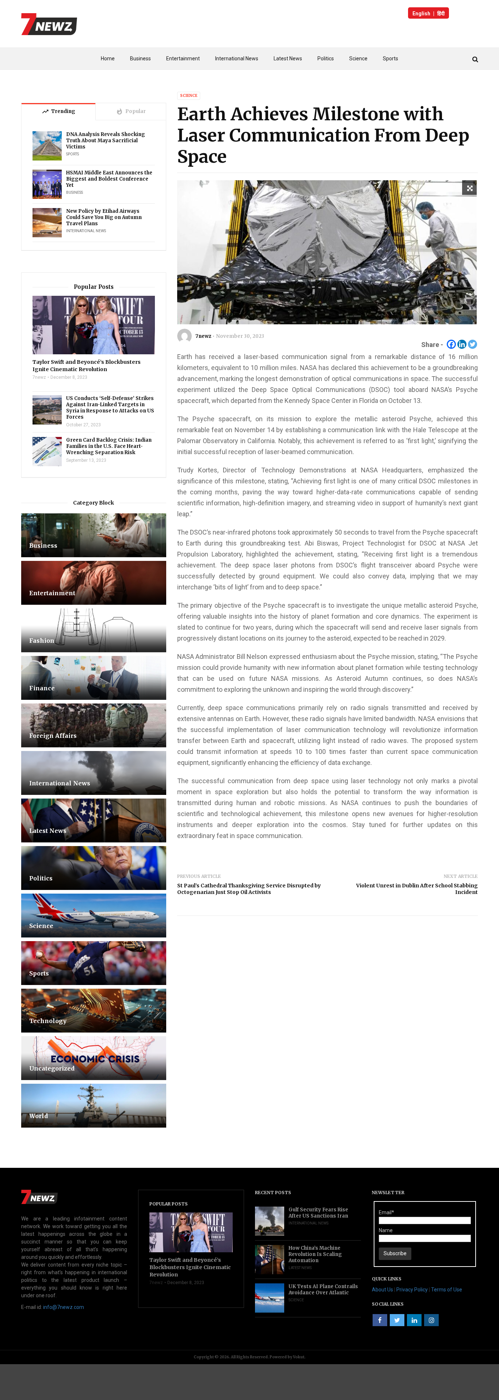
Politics (325, 58)
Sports (390, 58)
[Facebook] (451, 344)
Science (358, 58)
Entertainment (183, 58)
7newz (203, 336)
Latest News (288, 58)
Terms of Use (446, 1290)
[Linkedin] (461, 344)
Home (108, 58)
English (421, 13)
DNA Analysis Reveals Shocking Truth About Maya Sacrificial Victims (105, 140)
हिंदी (441, 13)
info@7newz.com (63, 1307)
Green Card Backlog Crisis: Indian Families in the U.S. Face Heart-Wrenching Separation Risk (109, 446)
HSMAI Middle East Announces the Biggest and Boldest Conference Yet (109, 179)
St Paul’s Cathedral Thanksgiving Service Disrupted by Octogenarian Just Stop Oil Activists (249, 888)
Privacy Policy (412, 1290)
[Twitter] (472, 344)
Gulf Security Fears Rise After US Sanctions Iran (318, 1213)
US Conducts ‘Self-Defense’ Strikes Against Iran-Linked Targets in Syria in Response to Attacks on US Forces (110, 407)
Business (140, 58)
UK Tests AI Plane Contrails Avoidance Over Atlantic (323, 1289)
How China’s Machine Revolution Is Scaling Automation (315, 1254)
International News (236, 58)
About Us (382, 1290)
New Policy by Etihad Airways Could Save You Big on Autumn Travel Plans (104, 217)
